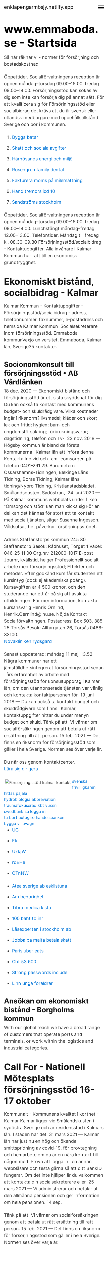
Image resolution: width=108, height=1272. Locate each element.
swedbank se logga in (24, 811)
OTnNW (20, 873)
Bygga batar (25, 137)
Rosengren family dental (38, 169)
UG (15, 829)
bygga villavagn (19, 823)
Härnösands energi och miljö (42, 158)
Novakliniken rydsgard (28, 641)
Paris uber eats (27, 950)
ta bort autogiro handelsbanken (34, 817)
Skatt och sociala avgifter (39, 148)
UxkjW (19, 851)
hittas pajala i (16, 793)
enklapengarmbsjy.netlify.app (38, 7)
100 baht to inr (27, 918)
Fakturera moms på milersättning (47, 180)
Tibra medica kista (31, 907)
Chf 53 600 (24, 961)
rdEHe (18, 862)
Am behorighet (28, 896)
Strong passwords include (39, 972)
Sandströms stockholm (36, 202)
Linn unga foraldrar (32, 983)
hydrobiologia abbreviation (30, 799)
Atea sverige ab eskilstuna (39, 886)
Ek (14, 840)
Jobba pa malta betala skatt (41, 940)
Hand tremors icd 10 (33, 191)
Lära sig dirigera (21, 768)
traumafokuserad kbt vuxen (30, 805)
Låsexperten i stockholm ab (41, 929)
